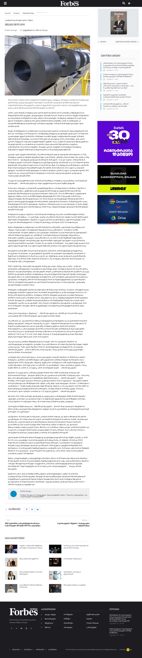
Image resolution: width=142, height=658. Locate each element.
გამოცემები (92, 627)
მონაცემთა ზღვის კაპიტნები (75, 585)
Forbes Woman (93, 623)
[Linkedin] (26, 628)
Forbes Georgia (11, 30)
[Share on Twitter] (32, 509)
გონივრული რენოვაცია (73, 559)
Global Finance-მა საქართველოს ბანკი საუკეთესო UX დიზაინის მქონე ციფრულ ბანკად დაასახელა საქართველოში (118, 65)
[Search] (124, 3)
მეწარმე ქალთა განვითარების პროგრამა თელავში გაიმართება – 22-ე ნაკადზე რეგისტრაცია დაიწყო (118, 86)
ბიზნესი (67, 619)
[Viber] (31, 628)
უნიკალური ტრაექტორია (29, 559)
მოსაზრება (68, 623)
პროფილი (17, 13)
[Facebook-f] (11, 628)
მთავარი (8, 13)
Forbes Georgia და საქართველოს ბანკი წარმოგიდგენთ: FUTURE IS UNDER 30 (120, 631)
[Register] (129, 3)
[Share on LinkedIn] (37, 509)
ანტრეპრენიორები (28, 13)
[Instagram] (16, 628)
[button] (5, 3)
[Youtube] (21, 628)
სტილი (89, 619)
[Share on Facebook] (26, 509)
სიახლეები (68, 614)
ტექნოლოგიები (93, 614)
